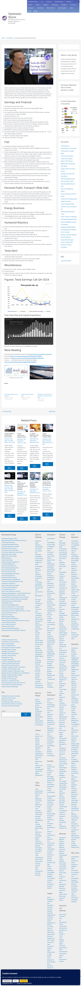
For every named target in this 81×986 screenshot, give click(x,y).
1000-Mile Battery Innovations (74, 822)
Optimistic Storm (14, 15)
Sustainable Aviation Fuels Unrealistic (63, 629)
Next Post (52, 411)
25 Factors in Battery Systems (75, 831)
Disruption (30, 8)
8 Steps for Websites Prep (74, 866)
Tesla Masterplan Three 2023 (46, 435)
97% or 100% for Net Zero (9, 624)
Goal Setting (74, 882)
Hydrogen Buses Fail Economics (11, 665)
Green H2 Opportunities (8, 645)
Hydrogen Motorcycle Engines (10, 653)
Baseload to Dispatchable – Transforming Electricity (16, 593)
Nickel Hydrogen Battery (74, 785)
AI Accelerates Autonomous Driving (63, 953)
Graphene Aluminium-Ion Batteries (74, 771)
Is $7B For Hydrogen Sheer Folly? (11, 661)
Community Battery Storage (74, 650)
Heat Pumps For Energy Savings (62, 662)
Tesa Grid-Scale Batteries (74, 716)
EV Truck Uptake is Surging (37, 674)
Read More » (10, 468)
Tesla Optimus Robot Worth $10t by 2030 (75, 613)
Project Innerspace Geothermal (10, 562)
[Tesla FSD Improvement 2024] (28, 389)
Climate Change (59, 1)
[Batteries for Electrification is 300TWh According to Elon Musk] (45, 389)
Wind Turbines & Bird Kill (9, 570)
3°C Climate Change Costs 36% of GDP (63, 783)
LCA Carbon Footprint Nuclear (50, 806)
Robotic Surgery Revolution (74, 564)
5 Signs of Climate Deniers (62, 578)
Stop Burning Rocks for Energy (10, 546)
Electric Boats (39, 640)
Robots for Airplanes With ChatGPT (39, 715)
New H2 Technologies (8, 643)
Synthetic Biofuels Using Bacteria (11, 579)
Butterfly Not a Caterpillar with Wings (50, 566)
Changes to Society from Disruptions (50, 577)
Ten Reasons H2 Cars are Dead (10, 641)
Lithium (30, 4)
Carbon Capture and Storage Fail (62, 644)
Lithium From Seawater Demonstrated (39, 767)
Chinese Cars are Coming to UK (51, 624)
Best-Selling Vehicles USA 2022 (39, 588)
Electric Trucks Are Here (38, 609)
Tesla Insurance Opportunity (21, 435)
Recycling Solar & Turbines (9, 548)
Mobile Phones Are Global (74, 860)
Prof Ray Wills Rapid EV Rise (69, 219)
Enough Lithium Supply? (37, 742)
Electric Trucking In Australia (38, 679)
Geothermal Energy (7, 560)
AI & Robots (73, 4)
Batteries (45, 4)
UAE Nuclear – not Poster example (51, 851)
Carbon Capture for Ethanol (62, 713)
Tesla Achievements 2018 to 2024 (39, 857)
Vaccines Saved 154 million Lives (50, 930)
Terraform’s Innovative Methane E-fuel (12, 581)
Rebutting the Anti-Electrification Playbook (13, 630)
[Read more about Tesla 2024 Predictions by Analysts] (47, 476)
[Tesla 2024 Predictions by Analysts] (11, 389)
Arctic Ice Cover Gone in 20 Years (63, 656)
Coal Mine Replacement (8, 564)
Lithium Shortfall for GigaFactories (39, 752)
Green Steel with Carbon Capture (62, 869)
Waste (29, 11)
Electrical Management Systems (10, 573)
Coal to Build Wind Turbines (9, 612)
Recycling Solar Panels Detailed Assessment (14, 540)
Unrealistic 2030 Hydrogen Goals (11, 669)
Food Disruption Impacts (50, 714)
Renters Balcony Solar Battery (10, 618)
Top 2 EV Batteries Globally (73, 689)
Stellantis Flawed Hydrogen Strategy (12, 675)
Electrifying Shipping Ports (62, 685)
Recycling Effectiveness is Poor (51, 593)
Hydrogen (63, 4)
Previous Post (6, 411)
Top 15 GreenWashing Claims (51, 599)
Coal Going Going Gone (8, 575)
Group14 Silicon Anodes (73, 841)
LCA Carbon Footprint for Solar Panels (12, 552)
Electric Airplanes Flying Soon (38, 701)
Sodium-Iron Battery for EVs (74, 732)
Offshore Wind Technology (9, 556)
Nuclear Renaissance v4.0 (51, 827)
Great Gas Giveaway (7, 700)
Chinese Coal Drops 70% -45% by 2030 (13, 607)
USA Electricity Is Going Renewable (11, 601)
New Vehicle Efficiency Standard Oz (62, 742)
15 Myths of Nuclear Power (50, 773)
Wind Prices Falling (7, 614)
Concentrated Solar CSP (8, 589)
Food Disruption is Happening (50, 728)
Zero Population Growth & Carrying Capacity (50, 907)
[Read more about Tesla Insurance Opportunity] (22, 427)
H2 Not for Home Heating (9, 655)
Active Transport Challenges (69, 216)
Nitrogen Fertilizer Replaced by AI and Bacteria (50, 667)
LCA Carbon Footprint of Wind (10, 550)
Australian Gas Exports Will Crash (11, 702)
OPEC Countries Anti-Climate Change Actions (62, 705)
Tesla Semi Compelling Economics (38, 615)
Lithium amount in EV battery (39, 736)
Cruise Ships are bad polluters (38, 646)
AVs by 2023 (62, 914)
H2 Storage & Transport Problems (11, 647)
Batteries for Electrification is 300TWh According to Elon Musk (45, 396)
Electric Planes (50, 8)
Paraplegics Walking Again (68, 227)
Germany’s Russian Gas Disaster (11, 706)
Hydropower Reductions (8, 583)
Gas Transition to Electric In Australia (12, 704)
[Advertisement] (53, 24)
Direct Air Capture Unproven (62, 638)
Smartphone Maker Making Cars (39, 656)
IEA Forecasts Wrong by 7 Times (51, 630)
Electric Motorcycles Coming (38, 625)
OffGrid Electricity (6, 558)
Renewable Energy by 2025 (9, 538)
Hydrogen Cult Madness (8, 651)
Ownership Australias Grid (9, 566)
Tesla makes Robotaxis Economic (9, 435)
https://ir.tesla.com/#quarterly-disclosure (40, 354)
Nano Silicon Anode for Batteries (74, 738)
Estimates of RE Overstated (9, 577)
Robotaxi (48, 1)
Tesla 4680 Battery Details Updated (34, 484)
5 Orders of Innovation (67, 156)
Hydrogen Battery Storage (9, 649)
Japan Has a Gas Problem (9, 698)
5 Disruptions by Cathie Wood (51, 548)
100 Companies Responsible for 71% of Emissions (62, 750)
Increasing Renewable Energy (10, 544)
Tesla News (40, 8)
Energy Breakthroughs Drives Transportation (51, 677)
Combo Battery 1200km (73, 710)
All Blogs (35, 11)
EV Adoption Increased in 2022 (38, 578)
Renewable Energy (33, 1)
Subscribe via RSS (66, 261)
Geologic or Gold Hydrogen (9, 679)
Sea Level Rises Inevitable (62, 611)
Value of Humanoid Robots (74, 570)
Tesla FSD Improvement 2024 (63, 947)
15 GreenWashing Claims (63, 572)
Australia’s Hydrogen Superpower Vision (13, 671)
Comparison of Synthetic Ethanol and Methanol (15, 599)
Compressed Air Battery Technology (75, 749)
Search (4, 711)
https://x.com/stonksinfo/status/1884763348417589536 (26, 356)
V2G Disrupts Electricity (8, 542)
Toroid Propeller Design (67, 204)
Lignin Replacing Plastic (62, 793)
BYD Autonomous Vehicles (62, 959)
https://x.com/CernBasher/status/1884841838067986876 (20, 362)
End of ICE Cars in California (38, 572)
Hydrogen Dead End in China (10, 677)
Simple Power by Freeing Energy (51, 571)
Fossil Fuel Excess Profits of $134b (51, 605)
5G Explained (75, 857)
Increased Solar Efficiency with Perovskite (13, 595)
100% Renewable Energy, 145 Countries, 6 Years (50, 585)
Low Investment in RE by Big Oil (63, 650)
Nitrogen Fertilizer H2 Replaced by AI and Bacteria (16, 673)
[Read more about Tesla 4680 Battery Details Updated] (35, 476)
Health (71, 8)
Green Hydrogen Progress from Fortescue (13, 682)
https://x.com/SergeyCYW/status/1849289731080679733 (28, 358)
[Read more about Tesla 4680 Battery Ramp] (10, 475)
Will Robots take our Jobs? (74, 550)
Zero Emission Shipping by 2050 (63, 679)
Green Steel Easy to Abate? (62, 732)
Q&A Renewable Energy (8, 616)
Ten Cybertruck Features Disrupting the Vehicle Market (22, 485)
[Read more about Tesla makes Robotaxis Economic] (10, 427)
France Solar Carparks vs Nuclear (11, 591)
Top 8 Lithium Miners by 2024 (39, 757)
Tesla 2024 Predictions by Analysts (46, 483)
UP (79, 2)
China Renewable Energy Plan (10, 568)
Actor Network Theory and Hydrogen (12, 684)
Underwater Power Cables (9, 554)
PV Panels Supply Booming (9, 587)
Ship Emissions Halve (62, 697)
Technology (55, 4)
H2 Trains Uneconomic (8, 659)
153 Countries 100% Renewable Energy (13, 609)
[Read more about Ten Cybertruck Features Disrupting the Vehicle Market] (22, 475)
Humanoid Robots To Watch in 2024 (75, 588)
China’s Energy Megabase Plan (10, 605)
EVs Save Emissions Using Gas (62, 799)
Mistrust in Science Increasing (50, 685)
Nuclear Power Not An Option (51, 767)
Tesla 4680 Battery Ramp (10, 482)
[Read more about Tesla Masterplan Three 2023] (47, 427)
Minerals (69, 1)
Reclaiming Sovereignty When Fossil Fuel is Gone (15, 620)
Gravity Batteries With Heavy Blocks (75, 744)
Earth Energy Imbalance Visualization (63, 769)
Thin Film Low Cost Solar (9, 571)
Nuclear (38, 4)
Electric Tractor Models (37, 636)
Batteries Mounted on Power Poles (74, 816)
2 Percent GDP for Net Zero (62, 566)
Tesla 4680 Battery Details (38, 838)
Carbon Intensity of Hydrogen (10, 686)
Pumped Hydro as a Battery (74, 679)
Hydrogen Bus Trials (7, 657)
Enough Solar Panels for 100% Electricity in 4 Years (16, 611)
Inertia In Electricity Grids (9, 622)
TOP (75, 2)
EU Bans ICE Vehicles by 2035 (38, 562)
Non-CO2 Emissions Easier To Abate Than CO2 (62, 724)
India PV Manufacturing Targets (10, 585)
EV (42, 1)
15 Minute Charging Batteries (74, 790)
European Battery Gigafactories (75, 656)
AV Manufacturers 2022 (63, 922)
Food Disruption (62, 8)
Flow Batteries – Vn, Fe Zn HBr (75, 726)
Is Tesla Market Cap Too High (34, 435)
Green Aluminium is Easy (62, 880)
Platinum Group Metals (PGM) (63, 855)
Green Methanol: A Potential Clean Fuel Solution (15, 597)
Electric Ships (39, 642)
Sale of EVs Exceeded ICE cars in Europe (39, 685)
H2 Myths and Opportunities (9, 639)
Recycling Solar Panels (8, 626)
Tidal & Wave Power (7, 603)
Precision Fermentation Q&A (51, 746)
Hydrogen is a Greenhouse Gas (10, 681)
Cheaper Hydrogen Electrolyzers (11, 663)
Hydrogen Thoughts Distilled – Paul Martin (13, 667)
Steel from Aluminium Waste (62, 890)
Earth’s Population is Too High (51, 899)
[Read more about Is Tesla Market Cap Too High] (35, 427)
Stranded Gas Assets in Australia (11, 696)
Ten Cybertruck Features (38, 832)
